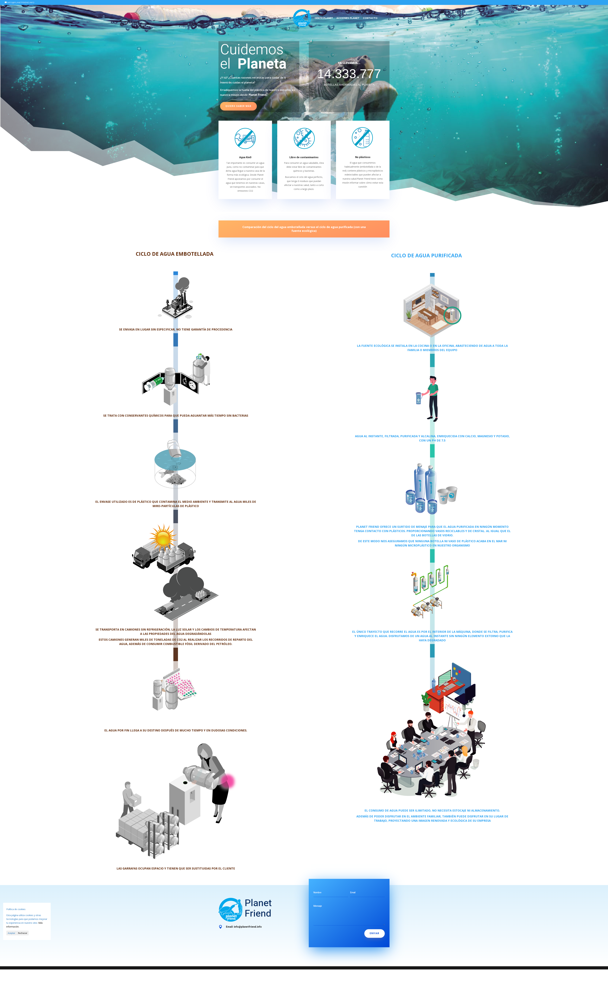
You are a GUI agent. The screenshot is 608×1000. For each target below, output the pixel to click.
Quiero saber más (238, 106)
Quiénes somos (251, 18)
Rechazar (22, 933)
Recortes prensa (277, 18)
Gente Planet (324, 18)
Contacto (370, 18)
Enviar (374, 933)
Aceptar (11, 933)
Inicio (234, 18)
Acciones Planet (347, 18)
